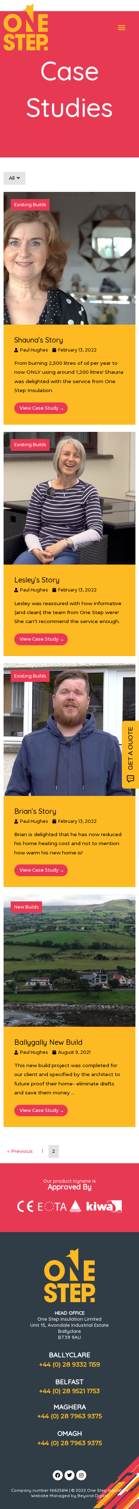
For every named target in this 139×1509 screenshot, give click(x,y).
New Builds (26, 907)
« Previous (20, 1151)
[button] (122, 27)
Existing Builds (30, 204)
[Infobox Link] (69, 92)
